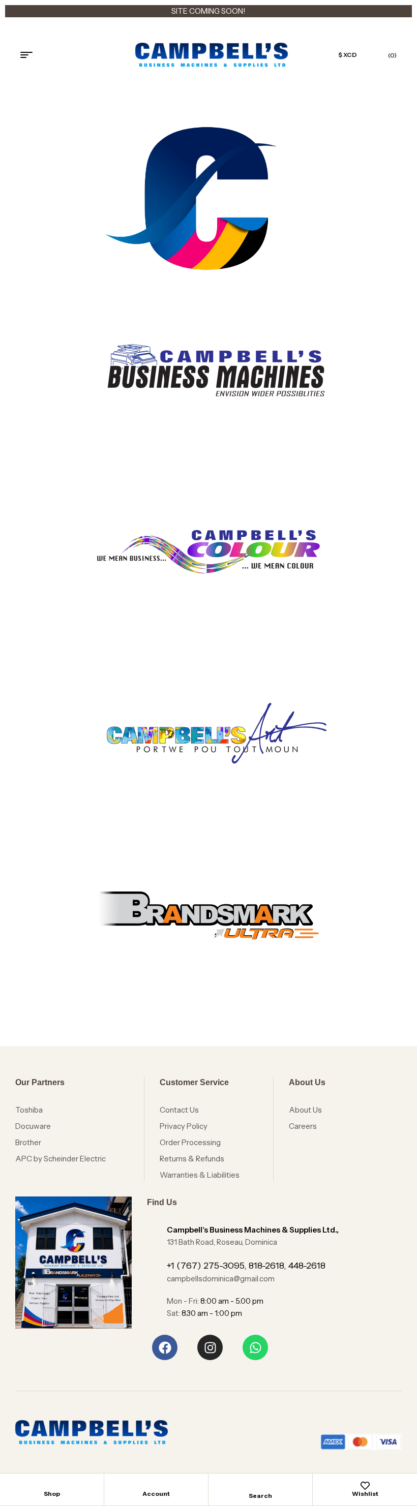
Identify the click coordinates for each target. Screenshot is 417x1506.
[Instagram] (210, 1347)
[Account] (156, 1485)
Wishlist (365, 1493)
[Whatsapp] (255, 1347)
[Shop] (51, 1485)
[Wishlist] (365, 1485)
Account (156, 1493)
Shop (52, 1493)
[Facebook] (164, 1347)
